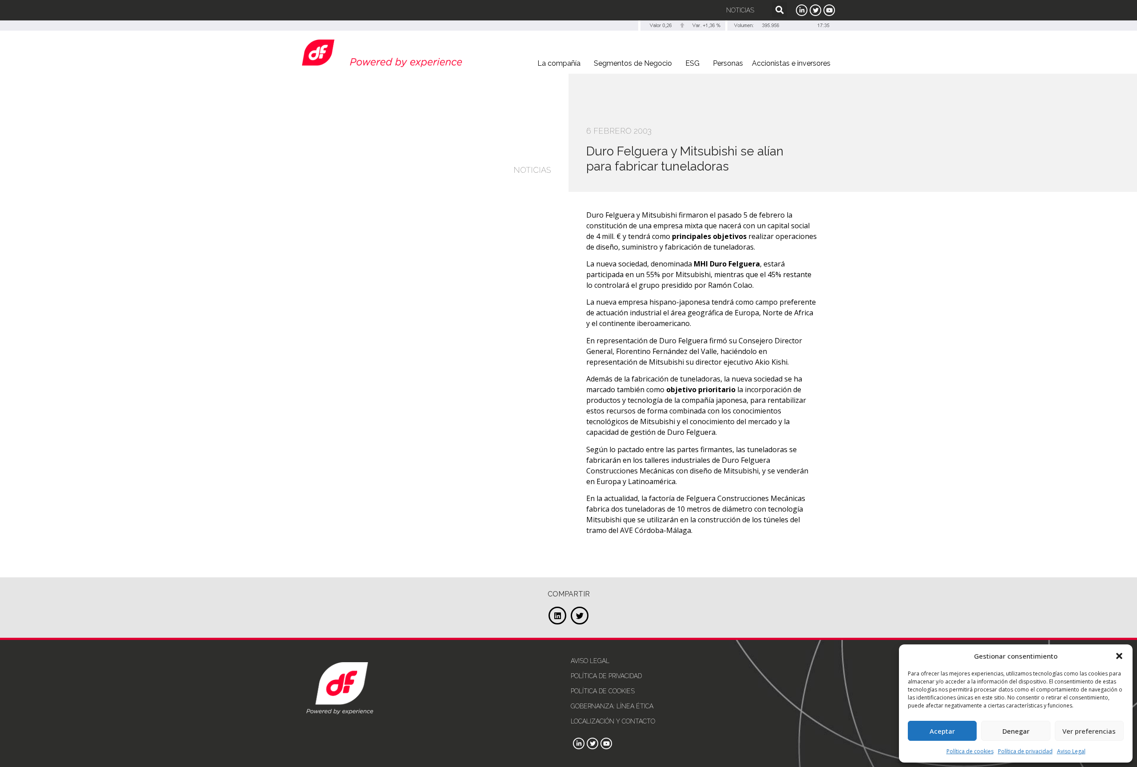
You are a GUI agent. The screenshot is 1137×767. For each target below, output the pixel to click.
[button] (1119, 656)
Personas (728, 63)
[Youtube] (829, 10)
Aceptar (942, 731)
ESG (692, 63)
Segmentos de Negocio (633, 63)
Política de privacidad (1025, 751)
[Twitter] (815, 10)
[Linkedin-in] (801, 10)
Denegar (1016, 731)
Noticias (740, 10)
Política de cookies (970, 751)
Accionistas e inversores (791, 63)
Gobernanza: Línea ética (612, 706)
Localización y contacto (613, 721)
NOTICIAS (532, 170)
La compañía (558, 63)
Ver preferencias (1089, 731)
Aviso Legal (1071, 751)
